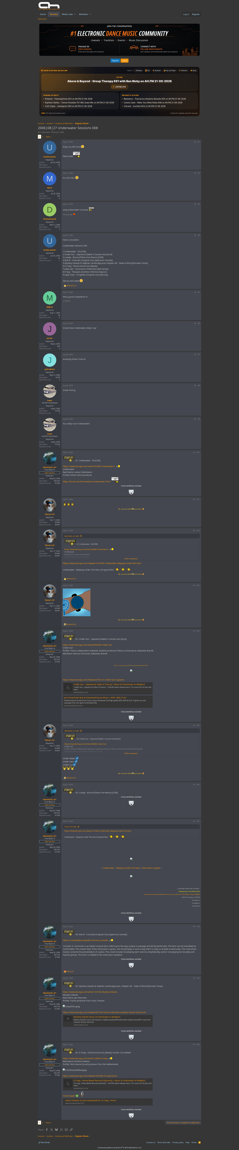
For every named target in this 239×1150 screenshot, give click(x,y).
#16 (198, 784)
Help (187, 1142)
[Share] (195, 142)
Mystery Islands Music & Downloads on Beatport (97, 1016)
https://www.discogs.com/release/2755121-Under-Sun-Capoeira (93, 679)
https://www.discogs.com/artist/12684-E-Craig (85, 1058)
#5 (199, 292)
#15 (198, 725)
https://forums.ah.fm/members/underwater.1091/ (87, 481)
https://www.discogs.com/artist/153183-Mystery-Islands (90, 991)
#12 (198, 530)
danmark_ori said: (71, 536)
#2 (199, 173)
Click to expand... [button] (131, 558)
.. (131, 493)
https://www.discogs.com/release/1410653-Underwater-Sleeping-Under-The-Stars (102, 563)
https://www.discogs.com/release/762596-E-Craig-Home (90, 1075)
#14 (198, 631)
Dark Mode (45, 1142)
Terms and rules (163, 1142)
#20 (198, 1044)
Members (83, 14)
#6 (199, 323)
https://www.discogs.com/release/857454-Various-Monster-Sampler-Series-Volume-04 (104, 1012)
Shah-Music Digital (151, 867)
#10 (198, 452)
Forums (54, 14)
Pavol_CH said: (70, 826)
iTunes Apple (69, 1095)
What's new (67, 14)
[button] (75, 14)
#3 (199, 204)
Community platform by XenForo (119, 1148)
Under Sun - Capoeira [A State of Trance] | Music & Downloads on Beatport (109, 684)
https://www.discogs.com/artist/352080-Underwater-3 (89, 466)
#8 (199, 385)
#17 (198, 821)
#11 (198, 499)
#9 (199, 419)
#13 (198, 585)
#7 (199, 354)
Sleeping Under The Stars (128, 867)
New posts (42, 19)
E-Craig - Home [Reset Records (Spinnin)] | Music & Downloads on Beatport (110, 1080)
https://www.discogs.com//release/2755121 (131, 665)
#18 (198, 926)
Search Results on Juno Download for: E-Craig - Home (90, 1100)
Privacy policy (178, 1142)
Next (48, 136)
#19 (198, 978)
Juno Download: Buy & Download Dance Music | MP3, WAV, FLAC (95, 697)
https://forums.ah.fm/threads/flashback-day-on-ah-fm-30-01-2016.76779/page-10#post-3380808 (172, 894)
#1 (199, 142)
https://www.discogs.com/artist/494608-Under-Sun (87, 644)
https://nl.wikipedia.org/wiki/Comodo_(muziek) (85, 940)
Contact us (150, 1142)
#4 (199, 235)
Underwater (45, 132)
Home (43, 14)
